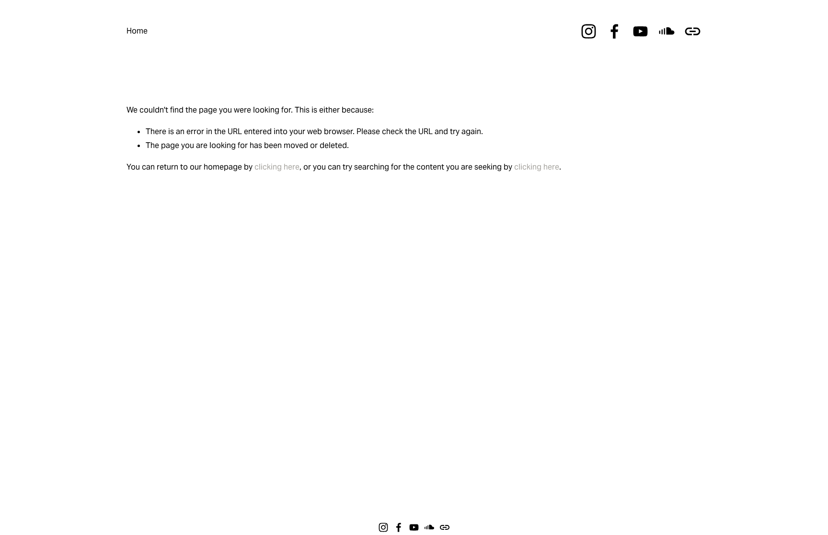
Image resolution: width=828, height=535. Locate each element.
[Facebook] (614, 31)
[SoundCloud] (667, 31)
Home (137, 31)
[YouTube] (640, 31)
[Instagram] (589, 31)
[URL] (693, 31)
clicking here (276, 167)
